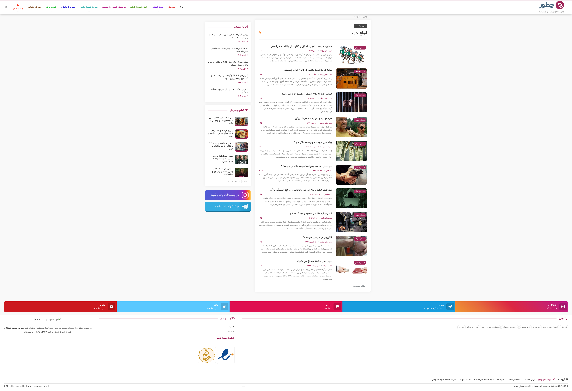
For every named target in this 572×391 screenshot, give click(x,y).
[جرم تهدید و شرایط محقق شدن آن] (351, 127)
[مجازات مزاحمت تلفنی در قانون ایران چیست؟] (351, 78)
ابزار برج (461, 327)
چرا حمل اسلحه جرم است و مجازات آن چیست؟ (306, 166)
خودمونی (564, 327)
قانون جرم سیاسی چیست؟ (317, 237)
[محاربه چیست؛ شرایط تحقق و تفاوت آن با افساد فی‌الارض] (351, 55)
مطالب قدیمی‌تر (360, 286)
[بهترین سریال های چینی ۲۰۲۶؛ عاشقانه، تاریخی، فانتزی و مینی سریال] (241, 147)
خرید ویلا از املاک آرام (509, 327)
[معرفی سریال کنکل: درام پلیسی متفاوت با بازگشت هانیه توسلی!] (241, 159)
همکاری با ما (514, 379)
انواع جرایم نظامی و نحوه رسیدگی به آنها (310, 214)
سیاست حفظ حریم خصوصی (444, 379)
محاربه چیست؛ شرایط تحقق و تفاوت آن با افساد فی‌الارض (301, 46)
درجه (229, 327)
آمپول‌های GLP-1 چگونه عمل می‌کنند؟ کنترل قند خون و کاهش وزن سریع (229, 77)
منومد (229, 331)
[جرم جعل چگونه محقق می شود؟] (351, 270)
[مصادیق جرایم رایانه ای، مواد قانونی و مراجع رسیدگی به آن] (351, 198)
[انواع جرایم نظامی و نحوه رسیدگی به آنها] (351, 222)
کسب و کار (51, 7)
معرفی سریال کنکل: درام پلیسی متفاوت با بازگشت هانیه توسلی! (222, 159)
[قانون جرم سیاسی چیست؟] (351, 246)
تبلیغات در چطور (545, 379)
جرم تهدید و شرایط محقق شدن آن (313, 119)
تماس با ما (501, 379)
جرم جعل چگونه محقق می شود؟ (314, 261)
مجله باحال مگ (472, 327)
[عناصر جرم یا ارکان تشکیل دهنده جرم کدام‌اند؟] (351, 102)
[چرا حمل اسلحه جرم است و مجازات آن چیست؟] (351, 175)
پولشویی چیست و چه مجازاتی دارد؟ (313, 142)
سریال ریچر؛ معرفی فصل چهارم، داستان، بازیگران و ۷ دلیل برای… (221, 171)
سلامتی (171, 7)
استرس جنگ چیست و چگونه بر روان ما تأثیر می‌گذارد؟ (229, 91)
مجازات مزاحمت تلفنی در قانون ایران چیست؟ (308, 70)
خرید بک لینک (525, 327)
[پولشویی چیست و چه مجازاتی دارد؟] (351, 151)
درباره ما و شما (529, 379)
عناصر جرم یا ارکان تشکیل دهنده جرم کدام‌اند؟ (307, 94)
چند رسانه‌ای (18, 9)
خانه (182, 7)
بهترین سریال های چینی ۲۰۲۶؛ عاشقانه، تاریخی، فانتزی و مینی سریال (228, 64)
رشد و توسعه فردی (139, 7)
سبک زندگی (158, 7)
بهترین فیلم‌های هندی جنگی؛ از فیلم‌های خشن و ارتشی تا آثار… (221, 120)
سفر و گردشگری (68, 7)
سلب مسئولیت (465, 379)
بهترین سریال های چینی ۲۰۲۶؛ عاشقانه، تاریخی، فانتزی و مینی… (220, 146)
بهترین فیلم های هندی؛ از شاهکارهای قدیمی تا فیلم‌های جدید (228, 50)
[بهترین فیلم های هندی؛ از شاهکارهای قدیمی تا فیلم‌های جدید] (241, 134)
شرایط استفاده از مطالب (484, 379)
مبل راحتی (536, 327)
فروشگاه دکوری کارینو (550, 327)
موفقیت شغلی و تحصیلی (114, 7)
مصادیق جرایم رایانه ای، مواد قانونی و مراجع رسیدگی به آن (301, 190)
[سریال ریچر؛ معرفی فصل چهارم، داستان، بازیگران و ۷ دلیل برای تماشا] (241, 172)
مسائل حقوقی (35, 7)
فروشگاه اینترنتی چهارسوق (490, 327)
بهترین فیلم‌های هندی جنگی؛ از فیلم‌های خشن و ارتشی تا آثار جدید (228, 36)
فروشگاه (561, 379)
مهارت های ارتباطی (89, 7)
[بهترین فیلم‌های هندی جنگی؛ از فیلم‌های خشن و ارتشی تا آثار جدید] (241, 121)
